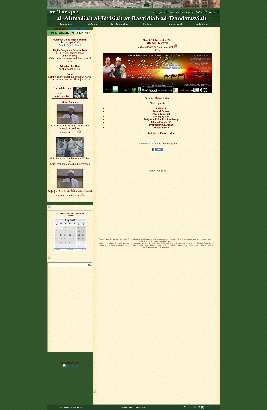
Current (70, 250)
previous (57, 250)
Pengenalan (65, 24)
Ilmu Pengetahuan (119, 24)
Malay (83, 28)
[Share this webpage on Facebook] (157, 151)
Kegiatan (147, 24)
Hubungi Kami (174, 24)
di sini (77, 69)
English (73, 28)
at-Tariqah (92, 24)
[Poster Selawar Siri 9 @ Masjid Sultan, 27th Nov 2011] (157, 92)
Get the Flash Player (148, 143)
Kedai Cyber (201, 24)
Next (84, 250)
